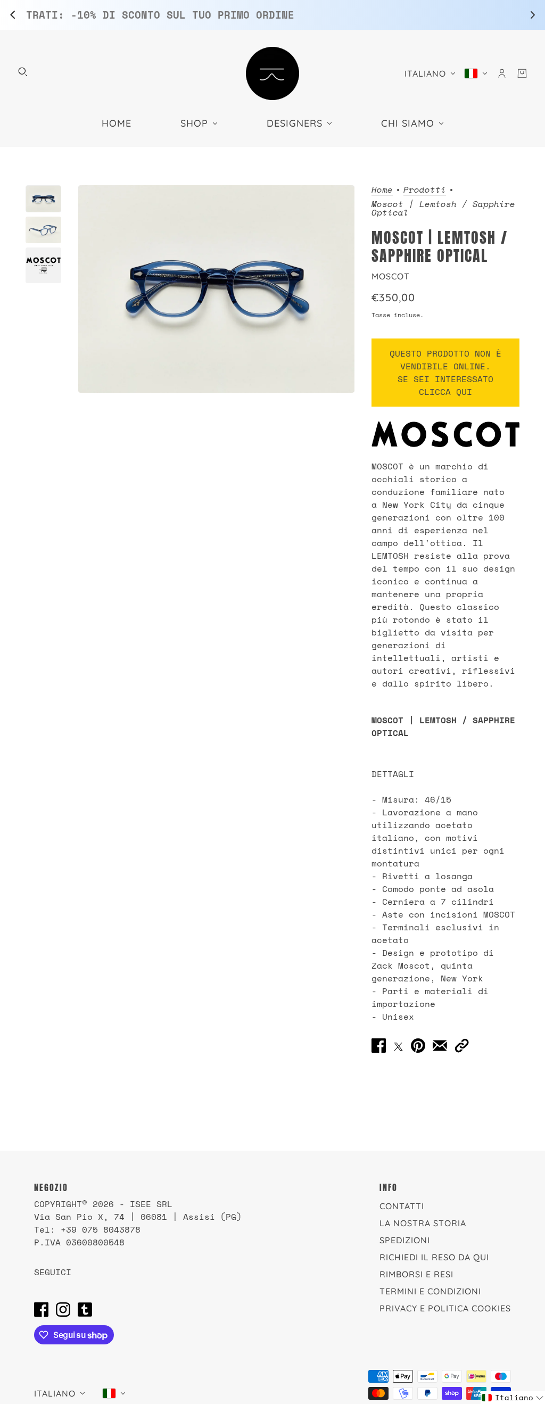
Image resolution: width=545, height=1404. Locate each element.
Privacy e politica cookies (445, 1308)
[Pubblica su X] (398, 1045)
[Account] (502, 73)
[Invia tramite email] (439, 1045)
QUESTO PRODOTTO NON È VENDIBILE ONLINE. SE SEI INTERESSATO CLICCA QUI (445, 372)
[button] (461, 1045)
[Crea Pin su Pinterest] (418, 1045)
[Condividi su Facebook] (378, 1045)
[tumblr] (84, 1309)
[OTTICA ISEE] (272, 73)
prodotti (424, 190)
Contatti (401, 1206)
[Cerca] (23, 72)
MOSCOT (390, 276)
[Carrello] (522, 73)
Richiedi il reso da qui (434, 1257)
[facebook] (41, 1309)
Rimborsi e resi (416, 1274)
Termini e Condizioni (430, 1291)
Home (382, 190)
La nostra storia (422, 1223)
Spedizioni (404, 1240)
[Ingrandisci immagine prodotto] (216, 289)
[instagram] (63, 1309)
